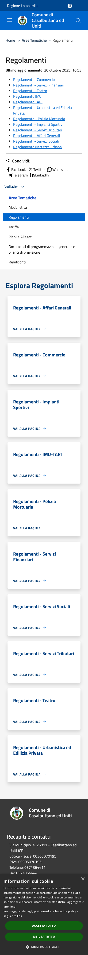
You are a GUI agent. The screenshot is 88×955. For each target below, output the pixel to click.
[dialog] (44, 914)
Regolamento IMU (27, 96)
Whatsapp (60, 169)
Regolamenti (19, 217)
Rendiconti (17, 262)
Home (10, 40)
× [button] (82, 879)
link (19, 916)
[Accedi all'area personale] (69, 5)
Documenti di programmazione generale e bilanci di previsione (42, 249)
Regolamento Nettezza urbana (37, 147)
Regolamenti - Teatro (30, 90)
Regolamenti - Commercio (34, 79)
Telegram (20, 175)
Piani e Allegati (21, 237)
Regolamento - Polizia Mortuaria (39, 119)
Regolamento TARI (27, 102)
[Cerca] (78, 20)
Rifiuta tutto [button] (44, 937)
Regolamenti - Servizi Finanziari (38, 85)
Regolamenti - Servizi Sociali (36, 141)
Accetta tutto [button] (44, 926)
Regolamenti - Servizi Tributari (37, 130)
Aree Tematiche (34, 40)
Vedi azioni (12, 186)
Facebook (18, 169)
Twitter (39, 169)
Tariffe (14, 227)
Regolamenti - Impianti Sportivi (38, 124)
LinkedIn (42, 175)
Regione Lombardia (22, 5)
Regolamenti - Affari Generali (36, 135)
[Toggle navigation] (9, 20)
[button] (44, 947)
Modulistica (18, 207)
